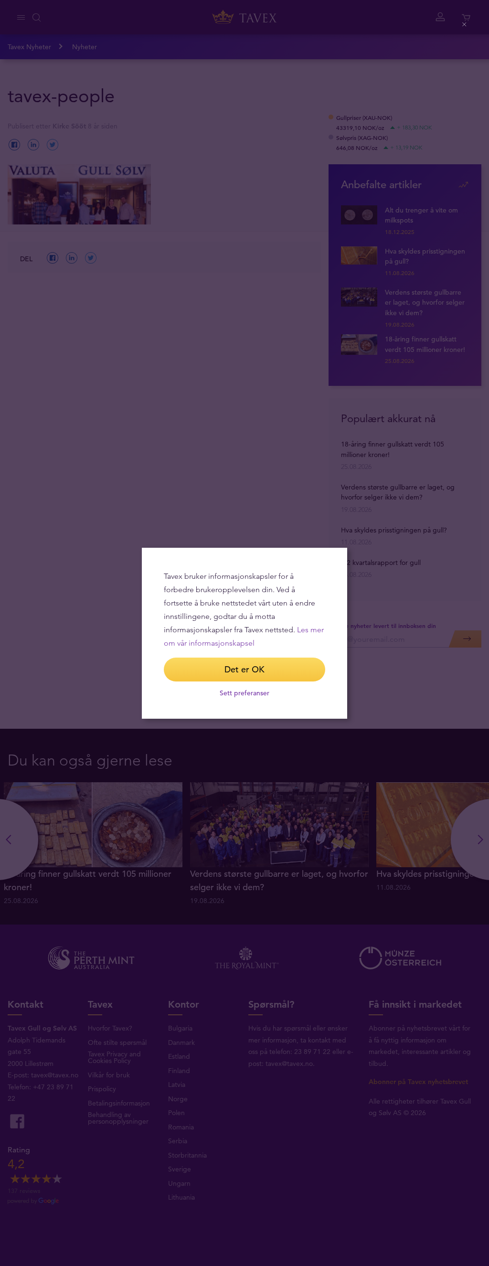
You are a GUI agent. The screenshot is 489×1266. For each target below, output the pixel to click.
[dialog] (244, 633)
